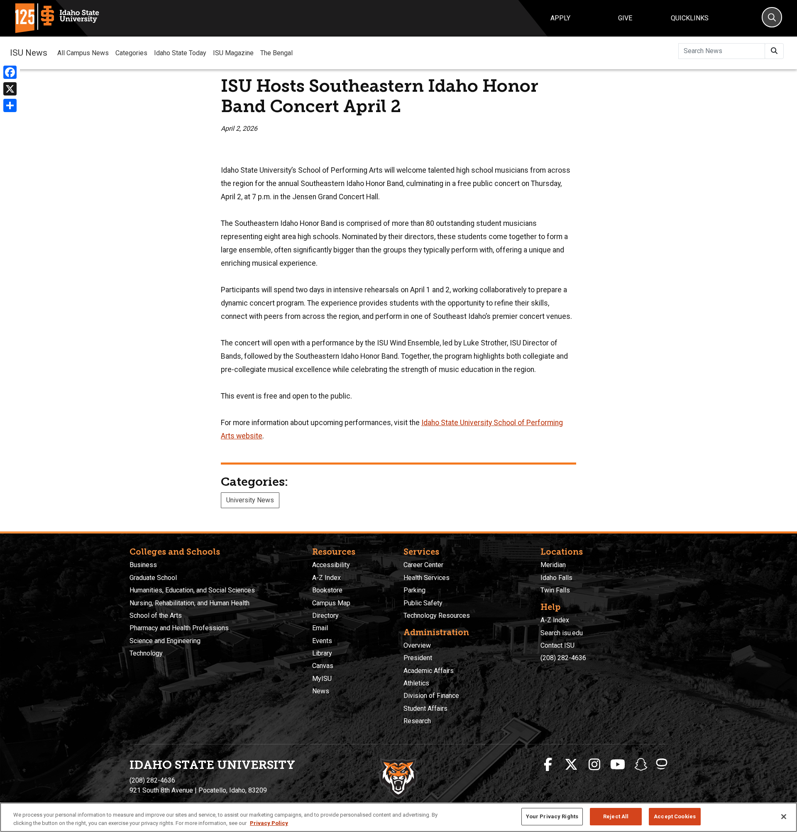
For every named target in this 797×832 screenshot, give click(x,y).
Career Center (423, 565)
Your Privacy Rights (552, 816)
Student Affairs (425, 708)
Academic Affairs (428, 671)
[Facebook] (10, 72)
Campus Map (331, 603)
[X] (10, 89)
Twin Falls (555, 590)
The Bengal (276, 53)
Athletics (416, 683)
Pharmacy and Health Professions (179, 628)
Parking (414, 590)
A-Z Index (326, 578)
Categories (131, 53)
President (417, 658)
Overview (417, 645)
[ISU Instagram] (594, 765)
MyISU (322, 679)
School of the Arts (156, 615)
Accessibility (331, 565)
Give (625, 18)
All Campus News (83, 53)
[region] (398, 817)
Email (320, 628)
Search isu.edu (561, 633)
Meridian (553, 565)
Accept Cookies (675, 816)
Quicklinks (690, 18)
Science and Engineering (165, 641)
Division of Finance (431, 696)
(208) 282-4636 (563, 658)
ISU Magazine (233, 53)
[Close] (784, 817)
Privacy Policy (269, 823)
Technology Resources (436, 615)
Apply (560, 18)
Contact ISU (557, 645)
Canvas (322, 666)
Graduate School (153, 578)
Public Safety (423, 603)
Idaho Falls (556, 578)
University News (250, 500)
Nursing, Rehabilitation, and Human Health (189, 603)
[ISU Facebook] (548, 765)
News (320, 691)
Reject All (615, 816)
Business (143, 565)
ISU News (28, 53)
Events (322, 641)
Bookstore (327, 590)
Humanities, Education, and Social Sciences (192, 590)
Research (417, 721)
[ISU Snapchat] (641, 765)
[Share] (10, 105)
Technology (146, 653)
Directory (325, 615)
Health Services (426, 578)
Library (322, 653)
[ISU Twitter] (571, 765)
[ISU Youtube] (617, 765)
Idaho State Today (180, 53)
